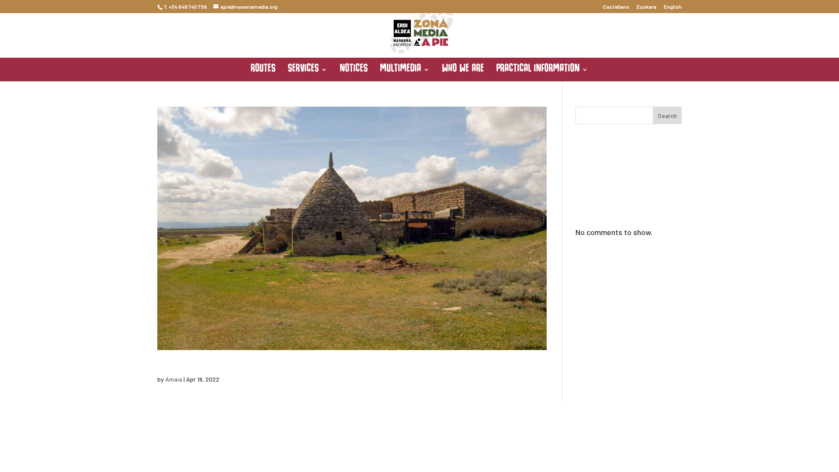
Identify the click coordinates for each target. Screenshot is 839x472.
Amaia (173, 379)
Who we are (463, 69)
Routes (263, 69)
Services (303, 69)
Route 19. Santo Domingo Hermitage (257, 361)
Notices (354, 69)
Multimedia (400, 69)
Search (667, 115)
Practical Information (538, 69)
